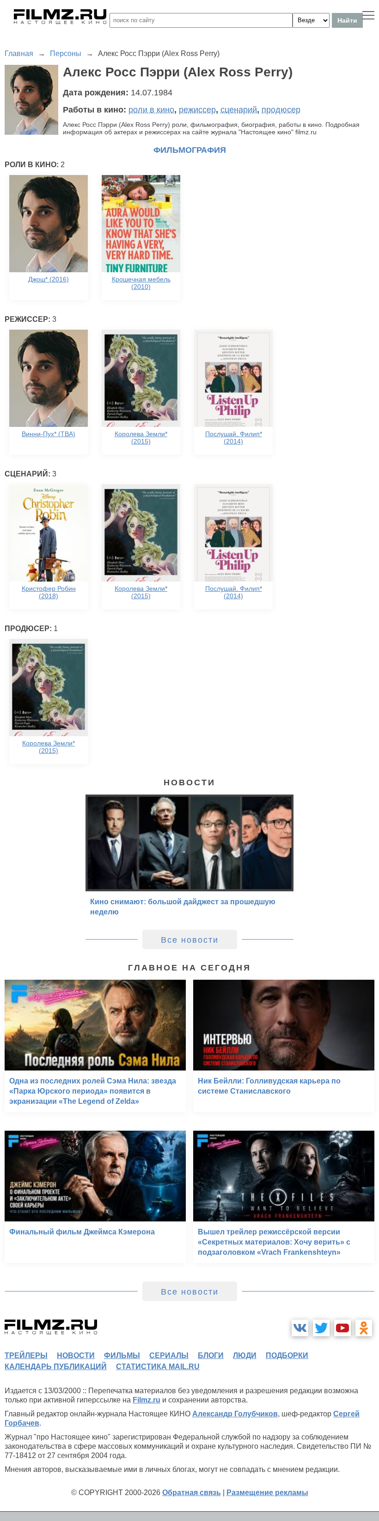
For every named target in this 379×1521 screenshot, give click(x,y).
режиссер (197, 109)
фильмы (122, 1355)
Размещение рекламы (267, 1492)
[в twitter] (321, 1328)
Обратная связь (191, 1492)
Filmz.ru (146, 1400)
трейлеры (26, 1355)
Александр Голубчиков (235, 1414)
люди (245, 1355)
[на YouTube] (342, 1328)
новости (76, 1355)
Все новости (190, 940)
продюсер (281, 109)
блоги (211, 1355)
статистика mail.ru (158, 1367)
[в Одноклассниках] (363, 1328)
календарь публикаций (56, 1367)
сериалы (169, 1355)
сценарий (238, 109)
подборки (287, 1355)
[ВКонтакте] (300, 1328)
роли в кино (151, 109)
